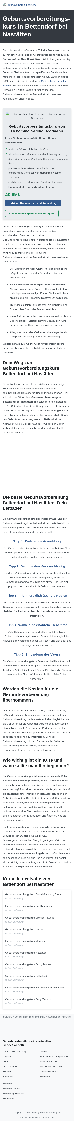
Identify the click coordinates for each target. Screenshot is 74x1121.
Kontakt (23, 1118)
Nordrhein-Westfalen (51, 1066)
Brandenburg (10, 1066)
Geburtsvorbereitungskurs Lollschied (26, 976)
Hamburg (8, 1076)
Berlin (6, 1061)
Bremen (7, 1071)
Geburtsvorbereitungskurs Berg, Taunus (28, 999)
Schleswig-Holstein (13, 1093)
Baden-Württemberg (14, 1051)
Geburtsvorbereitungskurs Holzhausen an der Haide (34, 987)
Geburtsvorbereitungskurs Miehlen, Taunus (29, 917)
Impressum (48, 1118)
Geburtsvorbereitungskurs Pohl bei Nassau (29, 906)
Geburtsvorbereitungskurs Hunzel (24, 929)
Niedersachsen (48, 1061)
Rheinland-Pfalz (37, 1017)
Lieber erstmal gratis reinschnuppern (32, 213)
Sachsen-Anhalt (12, 1088)
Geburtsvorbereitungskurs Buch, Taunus (28, 964)
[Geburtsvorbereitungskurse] (20, 4)
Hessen (44, 1051)
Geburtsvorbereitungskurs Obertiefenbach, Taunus (34, 894)
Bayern (7, 1056)
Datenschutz (35, 1118)
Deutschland (21, 1017)
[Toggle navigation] (67, 5)
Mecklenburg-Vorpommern (55, 1056)
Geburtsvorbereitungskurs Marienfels (26, 941)
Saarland (45, 1076)
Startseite (7, 1017)
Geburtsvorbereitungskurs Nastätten (26, 952)
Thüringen (8, 1098)
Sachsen (8, 1083)
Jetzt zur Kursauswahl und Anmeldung (33, 203)
